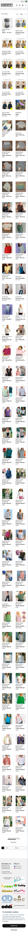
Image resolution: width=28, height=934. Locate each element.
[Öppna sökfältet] (16, 5)
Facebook (18, 866)
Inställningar (14, 930)
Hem (2, 8)
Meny (5, 8)
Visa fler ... (14, 842)
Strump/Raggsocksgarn (17, 8)
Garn (9, 8)
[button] (26, 1)
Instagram (18, 868)
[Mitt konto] (19, 5)
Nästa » (17, 848)
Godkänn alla (14, 925)
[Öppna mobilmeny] (25, 5)
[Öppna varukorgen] (22, 5)
